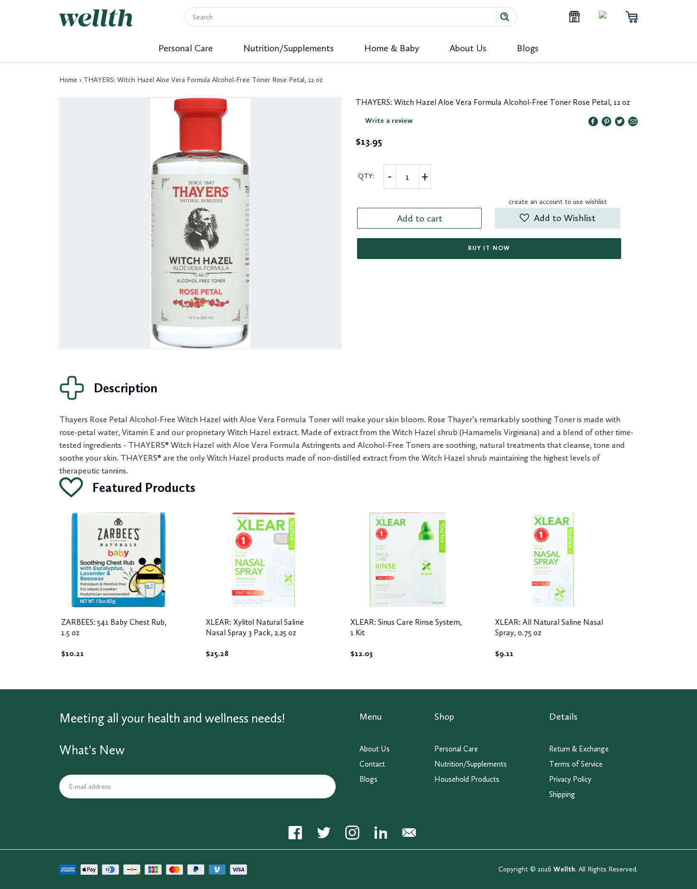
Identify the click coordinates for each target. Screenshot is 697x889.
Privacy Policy (570, 779)
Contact (372, 764)
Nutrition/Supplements (288, 48)
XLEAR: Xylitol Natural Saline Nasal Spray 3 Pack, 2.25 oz (255, 627)
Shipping (562, 794)
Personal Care (185, 48)
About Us (467, 48)
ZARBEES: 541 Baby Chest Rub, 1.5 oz (113, 627)
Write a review (389, 120)
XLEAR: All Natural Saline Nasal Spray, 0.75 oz (549, 627)
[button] (557, 218)
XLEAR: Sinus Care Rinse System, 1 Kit (406, 627)
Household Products (466, 779)
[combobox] (344, 16)
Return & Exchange (579, 748)
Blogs (528, 48)
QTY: (366, 176)
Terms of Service (576, 764)
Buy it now (489, 247)
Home (68, 79)
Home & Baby (391, 48)
